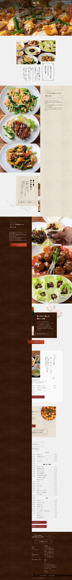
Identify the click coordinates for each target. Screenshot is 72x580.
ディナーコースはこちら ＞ (18, 244)
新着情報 (65, 3)
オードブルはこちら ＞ (36, 341)
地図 (70, 3)
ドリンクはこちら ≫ (36, 522)
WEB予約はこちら (43, 541)
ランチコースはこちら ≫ (36, 396)
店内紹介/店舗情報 (51, 575)
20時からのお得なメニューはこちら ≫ (36, 526)
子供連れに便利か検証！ (43, 575)
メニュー (36, 575)
